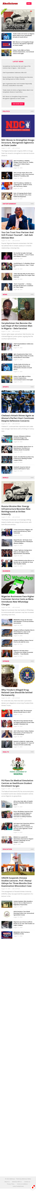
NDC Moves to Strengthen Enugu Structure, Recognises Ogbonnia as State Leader (23, 43)
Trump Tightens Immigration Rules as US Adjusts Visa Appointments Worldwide (23, 551)
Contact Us (27, 1181)
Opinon (6, 661)
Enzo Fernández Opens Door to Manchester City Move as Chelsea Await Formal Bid (23, 448)
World (5, 478)
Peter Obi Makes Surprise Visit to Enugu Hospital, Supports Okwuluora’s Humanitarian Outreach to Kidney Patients (23, 814)
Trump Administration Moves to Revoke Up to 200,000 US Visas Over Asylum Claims (24, 562)
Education (7, 849)
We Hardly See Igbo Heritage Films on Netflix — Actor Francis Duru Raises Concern (24, 254)
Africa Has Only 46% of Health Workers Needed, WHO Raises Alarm (23, 802)
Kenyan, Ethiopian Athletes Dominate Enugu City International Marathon (22, 437)
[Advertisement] (18, 961)
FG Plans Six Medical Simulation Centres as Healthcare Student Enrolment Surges (17, 783)
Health (6, 752)
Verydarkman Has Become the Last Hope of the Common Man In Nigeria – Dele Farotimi (16, 326)
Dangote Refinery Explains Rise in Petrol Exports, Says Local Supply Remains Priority (24, 631)
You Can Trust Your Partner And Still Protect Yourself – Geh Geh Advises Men (17, 235)
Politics (6, 111)
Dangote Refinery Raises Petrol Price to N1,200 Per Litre (23, 641)
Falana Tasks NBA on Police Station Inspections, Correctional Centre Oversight (23, 51)
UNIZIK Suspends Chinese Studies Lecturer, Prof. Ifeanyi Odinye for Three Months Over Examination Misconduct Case (16, 881)
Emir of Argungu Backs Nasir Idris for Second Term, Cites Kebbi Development (22, 194)
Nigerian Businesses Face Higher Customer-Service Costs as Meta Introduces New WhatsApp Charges (17, 600)
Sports (6, 387)
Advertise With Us (17, 1181)
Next (33, 20)
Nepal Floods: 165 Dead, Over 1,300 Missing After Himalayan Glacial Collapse (23, 541)
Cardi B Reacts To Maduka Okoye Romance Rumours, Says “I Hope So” (24, 264)
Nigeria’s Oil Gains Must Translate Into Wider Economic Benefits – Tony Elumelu (23, 652)
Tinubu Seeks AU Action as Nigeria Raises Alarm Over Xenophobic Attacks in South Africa (23, 35)
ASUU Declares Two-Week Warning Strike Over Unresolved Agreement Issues (24, 913)
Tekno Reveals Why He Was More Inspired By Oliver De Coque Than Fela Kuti (24, 275)
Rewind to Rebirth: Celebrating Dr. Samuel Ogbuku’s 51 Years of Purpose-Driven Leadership (24, 742)
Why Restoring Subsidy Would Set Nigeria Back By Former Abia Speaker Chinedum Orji (24, 722)
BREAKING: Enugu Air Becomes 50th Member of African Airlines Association (24, 621)
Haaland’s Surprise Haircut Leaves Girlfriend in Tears (22, 468)
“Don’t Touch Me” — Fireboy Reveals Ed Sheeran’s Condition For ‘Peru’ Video (23, 285)
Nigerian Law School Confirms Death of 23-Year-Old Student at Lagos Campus (24, 923)
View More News (18, 104)
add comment (16, 148)
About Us (7, 1181)
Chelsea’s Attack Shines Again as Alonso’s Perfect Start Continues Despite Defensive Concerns (17, 418)
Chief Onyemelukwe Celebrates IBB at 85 (15, 72)
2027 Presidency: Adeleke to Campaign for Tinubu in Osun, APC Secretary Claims (23, 184)
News (5, 294)
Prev (3, 20)
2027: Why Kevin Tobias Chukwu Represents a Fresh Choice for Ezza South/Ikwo (24, 732)
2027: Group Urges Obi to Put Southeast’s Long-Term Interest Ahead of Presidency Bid (24, 174)
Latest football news (18, 1186)
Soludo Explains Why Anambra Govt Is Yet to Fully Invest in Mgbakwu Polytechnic (23, 902)
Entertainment (9, 204)
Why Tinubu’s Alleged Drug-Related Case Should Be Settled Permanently (16, 692)
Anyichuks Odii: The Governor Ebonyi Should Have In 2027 (23, 711)
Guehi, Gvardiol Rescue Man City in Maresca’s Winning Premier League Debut (24, 458)
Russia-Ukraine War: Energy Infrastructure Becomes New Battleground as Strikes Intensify (15, 27)
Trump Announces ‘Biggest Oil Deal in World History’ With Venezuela (23, 531)
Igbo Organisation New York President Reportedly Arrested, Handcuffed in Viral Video (23, 355)
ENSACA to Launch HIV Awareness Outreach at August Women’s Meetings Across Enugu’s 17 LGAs (23, 839)
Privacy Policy (10, 1184)
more (32, 111)
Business (6, 571)
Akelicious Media (26, 1179)
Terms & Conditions (22, 1184)
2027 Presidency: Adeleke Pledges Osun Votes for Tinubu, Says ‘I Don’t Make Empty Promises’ (23, 163)
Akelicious (12, 1179)
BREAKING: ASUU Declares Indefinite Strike (22, 933)
